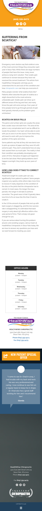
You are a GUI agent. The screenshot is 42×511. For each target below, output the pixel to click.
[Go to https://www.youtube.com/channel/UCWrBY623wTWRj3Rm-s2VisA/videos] (24, 24)
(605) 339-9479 (22, 480)
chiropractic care (12, 88)
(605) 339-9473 (21, 19)
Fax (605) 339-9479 (21, 340)
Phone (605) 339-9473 (21, 338)
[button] (21, 355)
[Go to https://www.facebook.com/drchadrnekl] (17, 24)
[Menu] (21, 508)
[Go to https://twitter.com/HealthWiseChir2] (21, 24)
